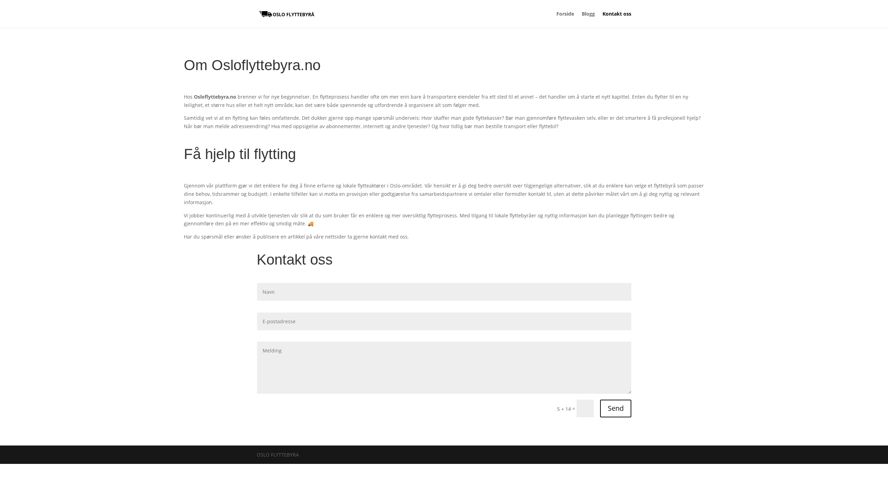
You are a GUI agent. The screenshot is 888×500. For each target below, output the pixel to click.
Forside (565, 14)
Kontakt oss (617, 14)
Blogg (588, 14)
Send (616, 408)
